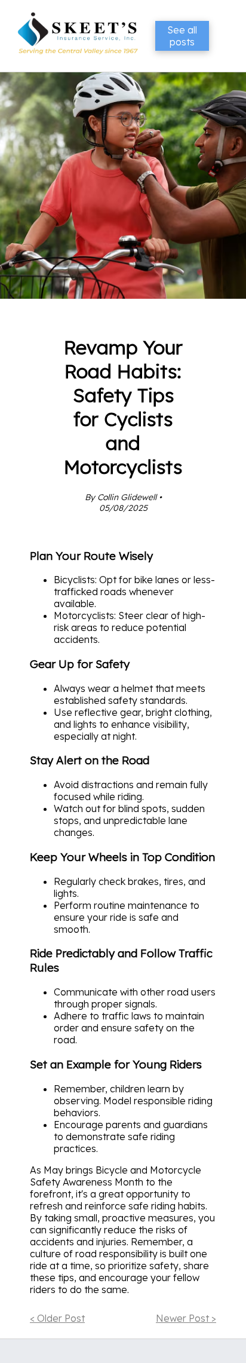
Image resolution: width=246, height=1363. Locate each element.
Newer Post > (186, 1318)
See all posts (182, 36)
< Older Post (57, 1318)
